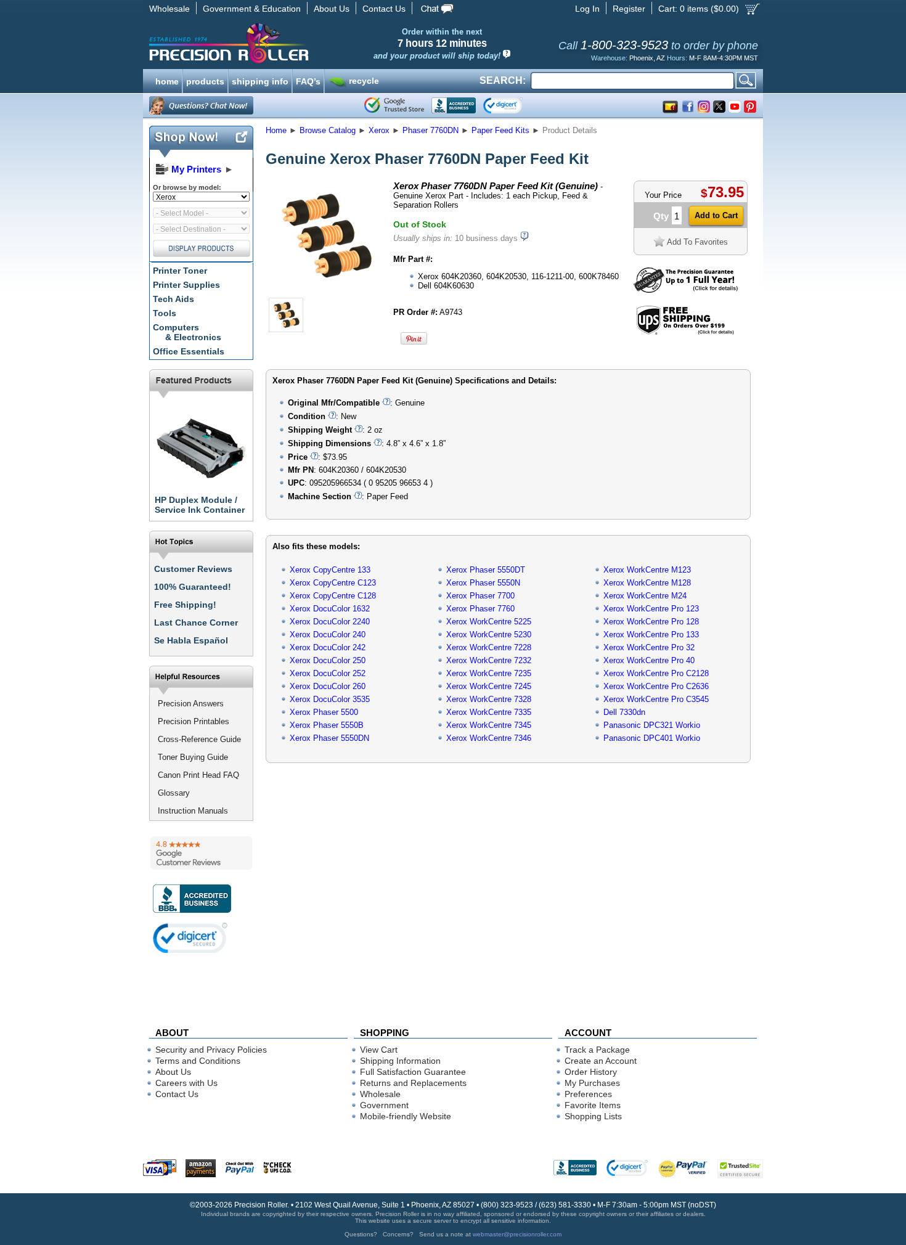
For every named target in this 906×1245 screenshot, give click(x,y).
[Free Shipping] (685, 332)
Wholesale (169, 9)
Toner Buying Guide (193, 757)
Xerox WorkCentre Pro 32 (649, 647)
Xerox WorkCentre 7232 (488, 660)
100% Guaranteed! (192, 587)
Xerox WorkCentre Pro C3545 (656, 699)
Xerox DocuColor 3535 (330, 699)
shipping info (260, 80)
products (205, 80)
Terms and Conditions (197, 1061)
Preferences (588, 1094)
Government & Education (252, 9)
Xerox (379, 130)
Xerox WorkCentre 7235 (488, 673)
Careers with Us (186, 1083)
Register (629, 9)
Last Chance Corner (196, 622)
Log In (587, 9)
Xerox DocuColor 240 (327, 634)
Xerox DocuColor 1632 (330, 608)
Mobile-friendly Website (405, 1116)
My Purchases (592, 1083)
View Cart (379, 1050)
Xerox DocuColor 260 (327, 686)
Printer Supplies (186, 285)
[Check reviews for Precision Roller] (201, 853)
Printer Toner (180, 271)
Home (276, 130)
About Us (331, 9)
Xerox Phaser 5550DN (329, 738)
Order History (591, 1072)
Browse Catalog (328, 130)
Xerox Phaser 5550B (327, 725)
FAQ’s (308, 80)
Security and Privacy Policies (211, 1050)
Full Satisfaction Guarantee (413, 1072)
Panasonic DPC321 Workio (651, 725)
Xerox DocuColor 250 (327, 660)
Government (384, 1105)
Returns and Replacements (413, 1083)
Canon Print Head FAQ (198, 775)
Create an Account (601, 1061)
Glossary (174, 793)
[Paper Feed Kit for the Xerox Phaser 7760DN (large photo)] (325, 291)
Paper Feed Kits (500, 130)
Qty (661, 216)
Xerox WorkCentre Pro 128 (651, 621)
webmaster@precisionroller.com (517, 1234)
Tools (164, 313)
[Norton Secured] (513, 105)
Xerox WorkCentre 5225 (488, 621)
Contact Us (384, 9)
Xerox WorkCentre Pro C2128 (656, 673)
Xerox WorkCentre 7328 (488, 699)
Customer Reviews (193, 569)
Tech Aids (173, 299)
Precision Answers (191, 703)
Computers (187, 332)
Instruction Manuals (193, 810)
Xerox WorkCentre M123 (647, 569)
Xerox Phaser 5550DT (485, 569)
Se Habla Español (191, 640)
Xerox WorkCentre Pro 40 (649, 660)
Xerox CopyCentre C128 (333, 595)
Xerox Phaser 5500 (324, 712)
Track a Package (597, 1050)
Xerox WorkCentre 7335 (488, 712)
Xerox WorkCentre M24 (645, 595)
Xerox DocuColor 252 (327, 673)
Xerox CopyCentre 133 (330, 569)
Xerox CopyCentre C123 (333, 582)
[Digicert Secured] (190, 937)
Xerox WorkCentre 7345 (488, 725)
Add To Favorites (697, 242)
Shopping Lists (593, 1116)
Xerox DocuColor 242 (327, 647)
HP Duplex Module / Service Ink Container (200, 505)
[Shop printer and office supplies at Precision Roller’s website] (293, 43)
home (167, 80)
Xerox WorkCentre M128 (647, 582)
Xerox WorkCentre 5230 (488, 634)
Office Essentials (188, 351)
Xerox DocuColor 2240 (330, 621)
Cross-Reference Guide (199, 739)
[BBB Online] (453, 105)
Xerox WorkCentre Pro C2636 (656, 686)
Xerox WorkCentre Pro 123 (651, 608)
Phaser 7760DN (430, 130)
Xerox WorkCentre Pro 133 (651, 634)
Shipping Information (400, 1061)
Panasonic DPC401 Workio (651, 738)
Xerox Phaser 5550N (483, 582)
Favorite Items (593, 1105)
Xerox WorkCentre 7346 (488, 738)
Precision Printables (193, 721)
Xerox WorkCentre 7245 (488, 686)
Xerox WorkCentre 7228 (488, 647)
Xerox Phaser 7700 (480, 595)
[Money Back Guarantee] (686, 290)
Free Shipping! (185, 605)
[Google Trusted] (394, 105)
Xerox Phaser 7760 (480, 608)
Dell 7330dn (624, 712)
